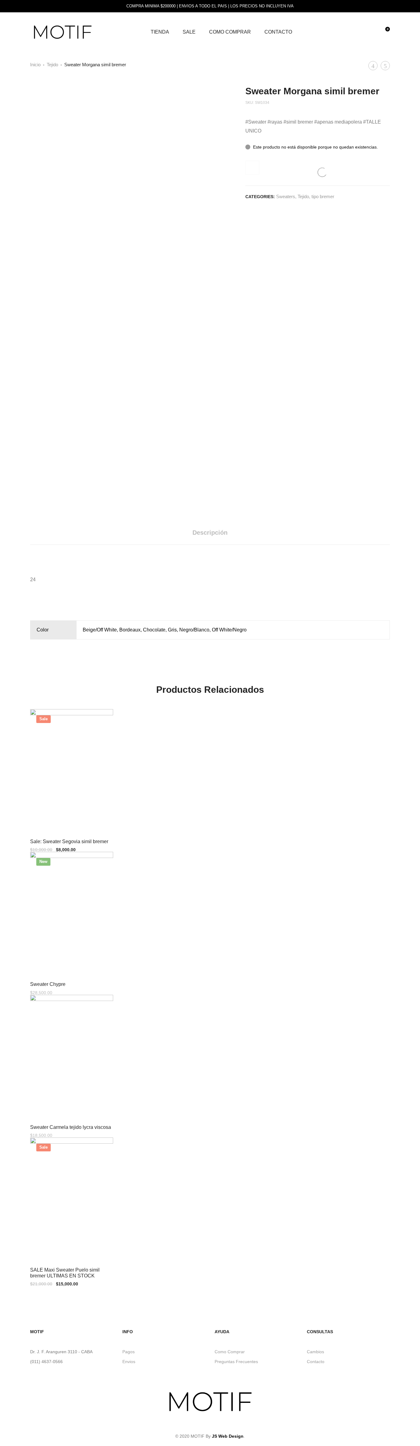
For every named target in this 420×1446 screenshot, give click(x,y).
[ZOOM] (195, 96)
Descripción (210, 532)
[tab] (210, 532)
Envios (128, 1361)
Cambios (315, 1351)
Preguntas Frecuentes (236, 1361)
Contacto (278, 32)
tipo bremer (322, 196)
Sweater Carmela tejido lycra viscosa (70, 1127)
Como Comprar (230, 32)
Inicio (35, 64)
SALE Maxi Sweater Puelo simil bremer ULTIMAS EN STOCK (65, 1272)
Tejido (52, 64)
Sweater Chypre (47, 984)
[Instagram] (210, 1423)
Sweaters (285, 196)
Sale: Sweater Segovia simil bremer (69, 841)
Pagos (128, 1351)
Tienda (160, 32)
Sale (189, 32)
